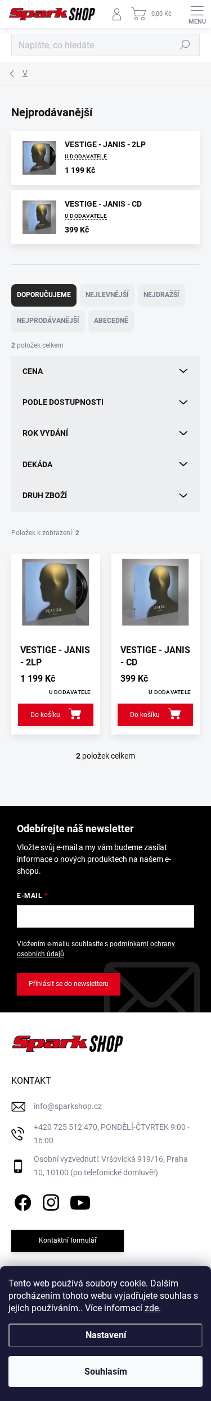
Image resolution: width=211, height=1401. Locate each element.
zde (152, 1308)
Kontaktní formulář (68, 1240)
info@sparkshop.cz (68, 1106)
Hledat (185, 45)
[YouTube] (80, 1201)
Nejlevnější (107, 295)
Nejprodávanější (48, 321)
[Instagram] (49, 1201)
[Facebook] (21, 1201)
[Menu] (197, 14)
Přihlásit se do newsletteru (69, 984)
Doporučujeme (44, 295)
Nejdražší (161, 295)
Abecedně (111, 321)
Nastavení (106, 1335)
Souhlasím (105, 1371)
